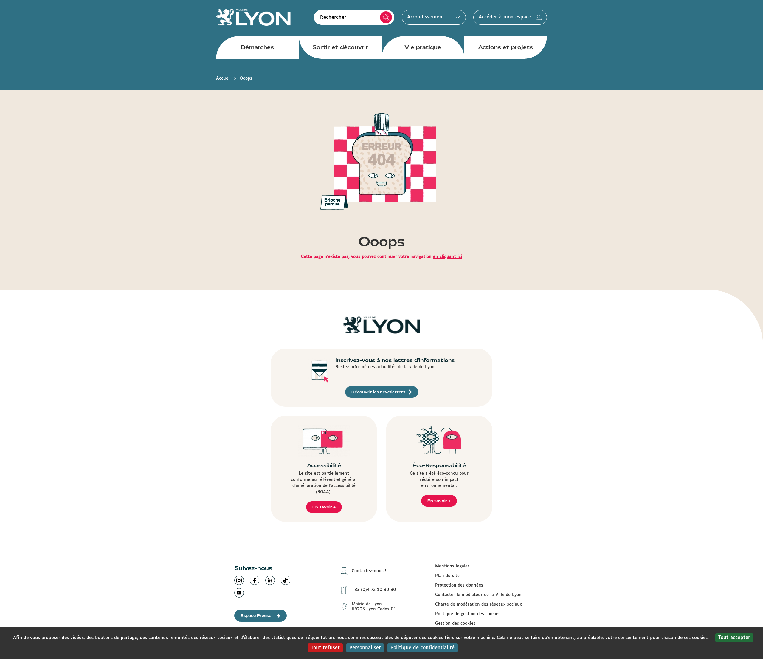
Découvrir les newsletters (378, 392)
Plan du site (447, 576)
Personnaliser (365, 647)
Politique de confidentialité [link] (422, 647)
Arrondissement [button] (425, 17)
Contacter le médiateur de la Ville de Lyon (478, 595)
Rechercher (386, 17)
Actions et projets (505, 47)
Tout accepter (734, 637)
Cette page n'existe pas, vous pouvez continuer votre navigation (381, 257)
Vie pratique (422, 47)
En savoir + (324, 507)
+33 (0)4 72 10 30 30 (374, 590)
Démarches (257, 47)
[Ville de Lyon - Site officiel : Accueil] (253, 17)
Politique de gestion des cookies (467, 614)
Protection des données (459, 585)
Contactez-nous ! (369, 571)
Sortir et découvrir (340, 47)
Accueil (223, 78)
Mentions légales (452, 566)
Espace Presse (256, 615)
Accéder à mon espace (505, 17)
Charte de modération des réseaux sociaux (478, 604)
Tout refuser (325, 647)
